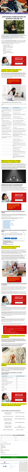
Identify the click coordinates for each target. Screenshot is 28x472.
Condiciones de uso (13, 466)
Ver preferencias (21, 238)
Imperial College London (6, 226)
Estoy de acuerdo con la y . (9, 454)
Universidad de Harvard (6, 222)
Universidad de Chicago (6, 227)
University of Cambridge (6, 225)
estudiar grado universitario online (7, 38)
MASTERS (19, 13)
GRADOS (13, 13)
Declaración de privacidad (14, 239)
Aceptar (7, 238)
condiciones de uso (15, 454)
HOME (2, 13)
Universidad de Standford (6, 221)
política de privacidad (9, 454)
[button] (23, 232)
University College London (7, 228)
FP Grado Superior (3, 446)
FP (24, 13)
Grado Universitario (3, 447)
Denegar (14, 238)
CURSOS (6, 13)
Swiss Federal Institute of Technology (8, 224)
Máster (2, 448)
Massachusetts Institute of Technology (8, 220)
